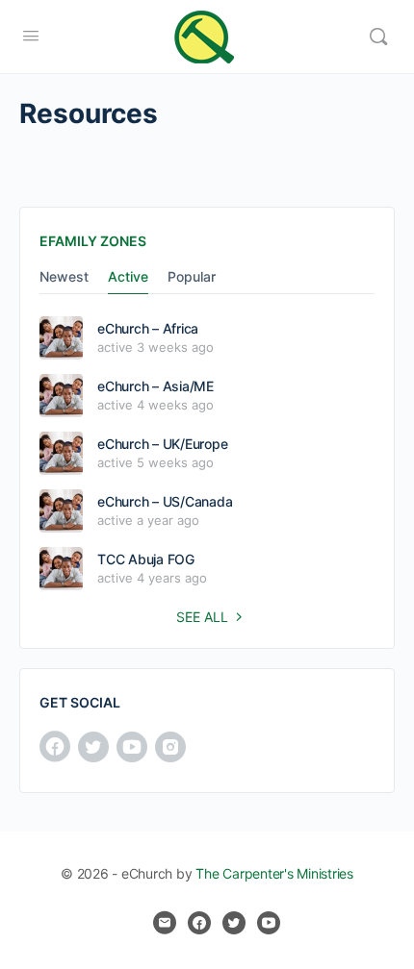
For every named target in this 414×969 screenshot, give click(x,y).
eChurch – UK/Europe (162, 443)
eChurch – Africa (147, 328)
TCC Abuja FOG (145, 559)
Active (128, 277)
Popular (192, 277)
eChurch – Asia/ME (155, 386)
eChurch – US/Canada (164, 501)
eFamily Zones (92, 241)
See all (202, 617)
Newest (64, 277)
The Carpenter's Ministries (274, 873)
